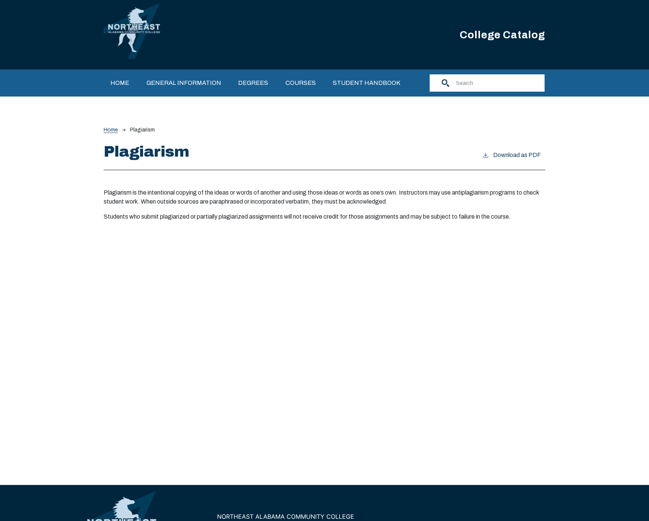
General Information (183, 83)
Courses (300, 83)
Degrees (253, 83)
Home (119, 83)
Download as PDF (517, 155)
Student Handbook (366, 83)
